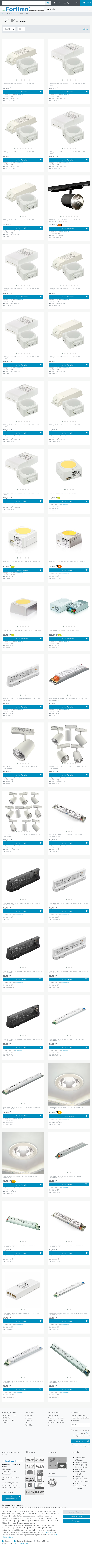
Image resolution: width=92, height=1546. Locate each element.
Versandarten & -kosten (56, 1418)
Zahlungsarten (53, 1415)
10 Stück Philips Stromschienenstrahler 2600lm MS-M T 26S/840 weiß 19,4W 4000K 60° (21, 835)
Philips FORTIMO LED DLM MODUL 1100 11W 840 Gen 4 (64, 493)
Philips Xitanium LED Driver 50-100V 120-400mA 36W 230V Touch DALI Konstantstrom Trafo (22, 1108)
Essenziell (8, 1541)
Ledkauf (78, 1474)
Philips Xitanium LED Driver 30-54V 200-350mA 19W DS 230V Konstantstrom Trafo (65, 835)
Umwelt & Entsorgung (55, 1420)
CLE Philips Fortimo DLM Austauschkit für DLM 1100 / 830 (18, 83)
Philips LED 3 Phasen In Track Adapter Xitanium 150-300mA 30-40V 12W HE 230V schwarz (22, 1040)
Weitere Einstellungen (22, 1543)
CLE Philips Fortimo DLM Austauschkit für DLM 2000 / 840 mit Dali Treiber (21, 357)
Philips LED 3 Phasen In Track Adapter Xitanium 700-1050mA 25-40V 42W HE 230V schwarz (21, 903)
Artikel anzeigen (22, 570)
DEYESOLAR (79, 1476)
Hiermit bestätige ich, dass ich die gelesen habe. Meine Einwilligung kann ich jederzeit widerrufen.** (81, 1433)
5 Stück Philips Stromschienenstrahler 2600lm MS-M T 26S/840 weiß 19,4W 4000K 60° (67, 767)
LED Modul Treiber (8, 1420)
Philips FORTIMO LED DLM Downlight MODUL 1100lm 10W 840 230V (67, 561)
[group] (23, 60)
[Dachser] (52, 1466)
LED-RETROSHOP (81, 1486)
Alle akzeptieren (76, 1516)
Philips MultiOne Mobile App (56, 1423)
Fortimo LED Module (9, 1415)
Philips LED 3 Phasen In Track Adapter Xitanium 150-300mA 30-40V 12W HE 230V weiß (68, 972)
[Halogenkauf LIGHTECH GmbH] (13, 1461)
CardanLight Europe (82, 1481)
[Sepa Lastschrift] (39, 1459)
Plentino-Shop (80, 1458)
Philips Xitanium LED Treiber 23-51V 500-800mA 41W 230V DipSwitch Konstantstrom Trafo (68, 699)
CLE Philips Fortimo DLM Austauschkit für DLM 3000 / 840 (64, 425)
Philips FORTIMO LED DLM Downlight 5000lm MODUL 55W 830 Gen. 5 (22, 561)
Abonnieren (80, 1441)
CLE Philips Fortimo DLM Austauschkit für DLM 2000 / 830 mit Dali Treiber (21, 289)
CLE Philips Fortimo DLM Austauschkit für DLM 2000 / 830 (18, 220)
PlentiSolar (79, 1469)
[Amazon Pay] (30, 1466)
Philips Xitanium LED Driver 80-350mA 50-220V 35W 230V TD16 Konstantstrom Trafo (66, 1040)
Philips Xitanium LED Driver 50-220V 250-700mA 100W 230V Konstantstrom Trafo (65, 1382)
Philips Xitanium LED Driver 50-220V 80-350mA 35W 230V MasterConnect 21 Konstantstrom (23, 1382)
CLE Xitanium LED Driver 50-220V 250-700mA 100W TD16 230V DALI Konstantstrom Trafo (68, 1314)
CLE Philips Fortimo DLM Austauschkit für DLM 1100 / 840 (18, 152)
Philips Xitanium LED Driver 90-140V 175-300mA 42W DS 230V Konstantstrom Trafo (66, 1245)
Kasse (27, 1422)
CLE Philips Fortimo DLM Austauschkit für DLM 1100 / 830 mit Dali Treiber (67, 84)
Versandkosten (19, 94)
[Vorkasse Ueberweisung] (39, 1485)
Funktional (8, 1543)
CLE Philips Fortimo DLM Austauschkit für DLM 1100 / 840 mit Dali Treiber (67, 152)
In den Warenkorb (22, 92)
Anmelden (28, 1418)
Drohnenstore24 (81, 1462)
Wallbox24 (78, 1483)
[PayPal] (30, 1459)
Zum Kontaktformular (11, 1498)
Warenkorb (28, 1420)
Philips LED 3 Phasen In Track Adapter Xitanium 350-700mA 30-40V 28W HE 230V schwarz (22, 972)
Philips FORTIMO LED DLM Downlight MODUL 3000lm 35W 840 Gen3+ (22, 630)
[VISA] (39, 1466)
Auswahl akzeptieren (76, 1512)
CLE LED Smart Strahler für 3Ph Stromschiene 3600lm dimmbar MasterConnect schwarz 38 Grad (66, 220)
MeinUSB (78, 1488)
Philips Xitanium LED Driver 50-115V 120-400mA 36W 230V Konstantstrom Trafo (19, 1245)
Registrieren (29, 1415)
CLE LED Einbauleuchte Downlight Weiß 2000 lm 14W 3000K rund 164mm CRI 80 (66, 1108)
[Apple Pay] (39, 1492)
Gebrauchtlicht (80, 1472)
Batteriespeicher (81, 1467)
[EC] (30, 1485)
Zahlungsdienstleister (24, 1541)
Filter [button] (86, 29)
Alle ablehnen (76, 1521)
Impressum (49, 1532)
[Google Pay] (30, 1492)
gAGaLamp (79, 1460)
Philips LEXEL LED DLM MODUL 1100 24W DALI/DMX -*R (64, 630)
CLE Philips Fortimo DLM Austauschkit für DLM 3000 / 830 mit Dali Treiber (21, 425)
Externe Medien (43, 1541)
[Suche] (48, 3)
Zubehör (5, 1422)
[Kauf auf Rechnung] (30, 1479)
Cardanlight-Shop (81, 1465)
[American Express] (39, 1472)
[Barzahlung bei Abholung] (39, 1479)
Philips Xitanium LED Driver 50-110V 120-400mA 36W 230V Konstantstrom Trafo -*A (65, 1177)
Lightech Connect (81, 1479)
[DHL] (62, 1459)
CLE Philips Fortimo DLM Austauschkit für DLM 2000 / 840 (64, 288)
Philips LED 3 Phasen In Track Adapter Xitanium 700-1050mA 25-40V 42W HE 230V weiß (21, 699)
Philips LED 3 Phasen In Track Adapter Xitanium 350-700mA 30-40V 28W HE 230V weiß (68, 903)
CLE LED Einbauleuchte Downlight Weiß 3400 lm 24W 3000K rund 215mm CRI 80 (20, 1177)
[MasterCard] (30, 1472)
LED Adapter (6, 1418)
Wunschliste (29, 1425)
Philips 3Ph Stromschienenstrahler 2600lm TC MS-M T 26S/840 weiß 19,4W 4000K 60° (21, 767)
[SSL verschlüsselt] (52, 1482)
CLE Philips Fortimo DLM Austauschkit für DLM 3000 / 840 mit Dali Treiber (21, 493)
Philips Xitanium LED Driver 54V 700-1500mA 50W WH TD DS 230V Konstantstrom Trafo (21, 1314)
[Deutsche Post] (52, 1459)
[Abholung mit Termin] (62, 1466)
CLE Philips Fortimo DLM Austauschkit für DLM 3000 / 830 (64, 357)
